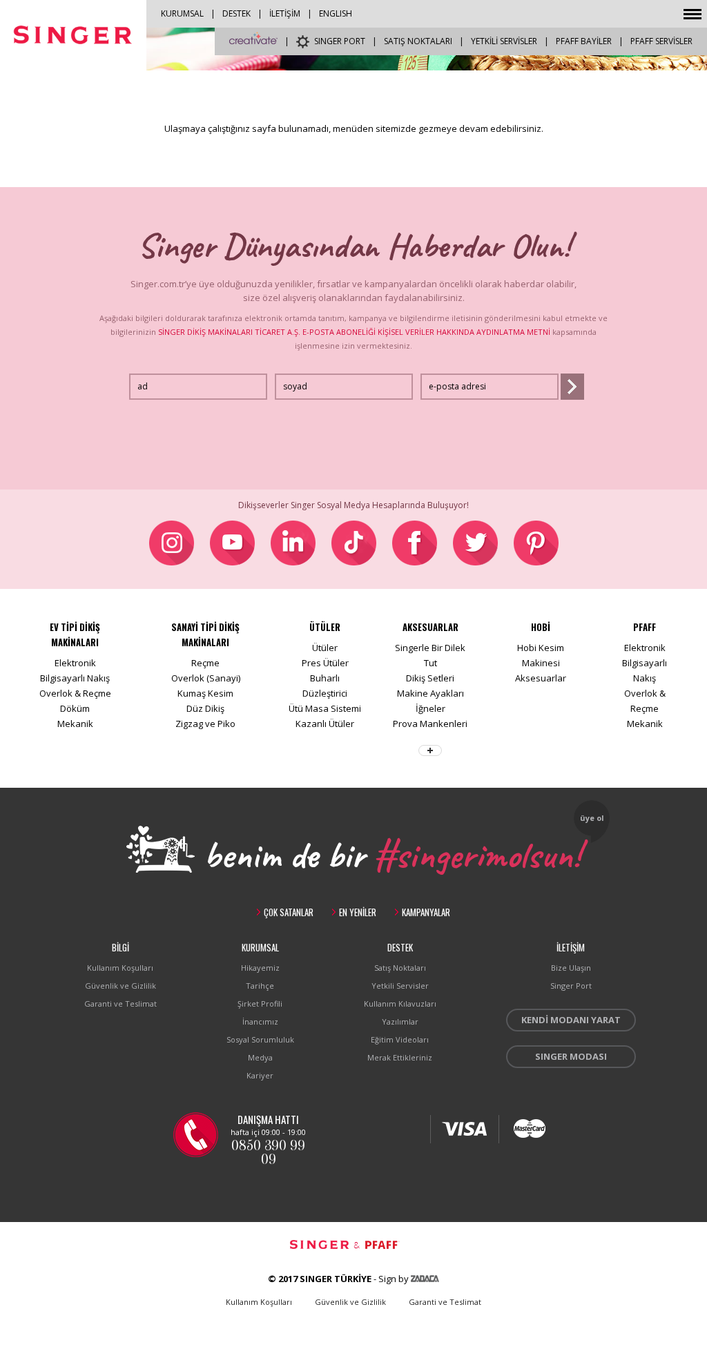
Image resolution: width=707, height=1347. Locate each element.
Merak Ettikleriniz (399, 1057)
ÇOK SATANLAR (288, 912)
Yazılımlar (400, 1021)
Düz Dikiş (205, 708)
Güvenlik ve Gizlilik (120, 985)
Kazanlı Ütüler (325, 723)
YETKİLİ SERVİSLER (504, 41)
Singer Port (571, 985)
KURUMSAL (182, 13)
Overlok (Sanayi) (205, 678)
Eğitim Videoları (400, 1039)
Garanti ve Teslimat (120, 1003)
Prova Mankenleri (430, 723)
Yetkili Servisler (400, 985)
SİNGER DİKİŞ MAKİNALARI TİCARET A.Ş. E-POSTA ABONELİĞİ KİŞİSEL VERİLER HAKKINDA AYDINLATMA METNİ (354, 332)
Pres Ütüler (325, 663)
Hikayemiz (260, 967)
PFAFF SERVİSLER (661, 41)
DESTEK (236, 13)
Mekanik (75, 723)
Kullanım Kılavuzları (400, 1003)
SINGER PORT (339, 41)
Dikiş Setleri (430, 678)
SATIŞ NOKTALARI (418, 41)
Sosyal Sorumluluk (260, 1039)
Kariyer (259, 1075)
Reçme (205, 663)
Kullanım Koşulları (120, 967)
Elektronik (75, 663)
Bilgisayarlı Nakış (75, 678)
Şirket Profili (260, 1003)
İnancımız (260, 1021)
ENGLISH (335, 13)
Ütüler (325, 647)
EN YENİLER (357, 912)
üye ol (592, 818)
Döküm (75, 708)
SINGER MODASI (571, 1056)
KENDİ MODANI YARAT (571, 1020)
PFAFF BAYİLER (584, 41)
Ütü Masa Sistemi (325, 708)
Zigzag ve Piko (205, 723)
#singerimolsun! (477, 852)
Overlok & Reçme (75, 693)
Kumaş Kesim (205, 693)
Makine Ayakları (430, 693)
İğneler (430, 708)
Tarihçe (260, 985)
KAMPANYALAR (426, 912)
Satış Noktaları (400, 967)
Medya (260, 1057)
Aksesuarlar (540, 678)
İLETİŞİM (284, 13)
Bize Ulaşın (571, 967)
